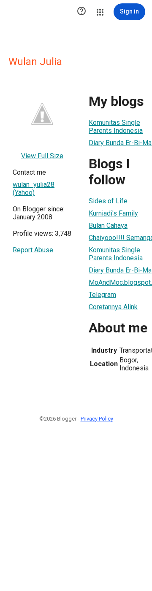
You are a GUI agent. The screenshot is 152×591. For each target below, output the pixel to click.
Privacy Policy (97, 419)
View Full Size (42, 156)
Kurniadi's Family (113, 213)
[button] (81, 12)
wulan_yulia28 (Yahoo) (33, 189)
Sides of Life (108, 201)
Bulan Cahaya (108, 225)
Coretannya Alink (113, 307)
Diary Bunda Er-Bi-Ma (120, 143)
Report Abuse (33, 250)
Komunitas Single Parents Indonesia (116, 127)
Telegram (102, 295)
